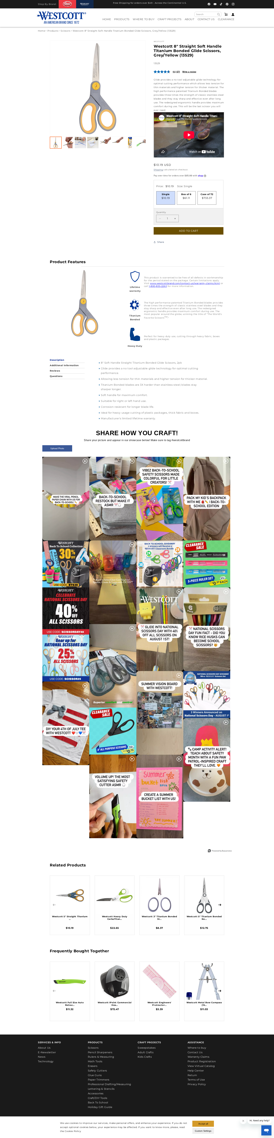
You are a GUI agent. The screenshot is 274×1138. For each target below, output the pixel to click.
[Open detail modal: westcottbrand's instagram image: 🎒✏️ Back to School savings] (65, 563)
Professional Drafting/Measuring (109, 1084)
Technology (46, 1061)
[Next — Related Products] (220, 905)
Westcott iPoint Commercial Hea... (115, 1003)
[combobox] (207, 14)
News (41, 1056)
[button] (122, 21)
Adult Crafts (145, 1052)
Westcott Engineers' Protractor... (159, 1003)
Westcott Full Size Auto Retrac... (70, 1003)
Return (192, 1075)
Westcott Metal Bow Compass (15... (204, 1003)
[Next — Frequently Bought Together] (220, 991)
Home (41, 30)
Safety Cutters (97, 1070)
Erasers (93, 1066)
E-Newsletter (47, 1052)
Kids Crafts (145, 1056)
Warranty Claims (198, 1056)
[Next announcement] (193, 3)
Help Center (196, 1070)
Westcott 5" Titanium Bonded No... (204, 917)
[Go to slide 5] (105, 142)
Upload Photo (57, 448)
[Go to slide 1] (55, 142)
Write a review (189, 72)
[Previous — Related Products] (54, 905)
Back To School (98, 1102)
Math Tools (95, 1061)
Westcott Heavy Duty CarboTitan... (114, 917)
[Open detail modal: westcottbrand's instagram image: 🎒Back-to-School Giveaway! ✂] (159, 563)
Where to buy (197, 1047)
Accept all (203, 1123)
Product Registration (202, 1061)
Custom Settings (203, 1131)
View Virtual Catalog (201, 1066)
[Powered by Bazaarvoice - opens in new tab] (220, 851)
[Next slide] (139, 89)
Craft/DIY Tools (97, 1098)
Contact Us (195, 1052)
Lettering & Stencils (101, 1088)
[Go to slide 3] (80, 142)
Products (52, 30)
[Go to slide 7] (130, 142)
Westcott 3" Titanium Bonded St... (159, 917)
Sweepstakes (147, 1047)
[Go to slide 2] (68, 142)
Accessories (96, 1093)
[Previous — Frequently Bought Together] (54, 991)
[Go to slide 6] (117, 142)
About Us (44, 1047)
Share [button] (160, 242)
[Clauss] (67, 4)
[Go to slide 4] (92, 142)
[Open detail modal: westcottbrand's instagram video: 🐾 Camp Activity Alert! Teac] (206, 760)
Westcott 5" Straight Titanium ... (70, 917)
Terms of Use (196, 1079)
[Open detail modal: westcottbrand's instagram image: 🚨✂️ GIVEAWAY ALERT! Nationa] (206, 694)
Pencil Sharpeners (100, 1052)
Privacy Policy (197, 1084)
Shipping (158, 169)
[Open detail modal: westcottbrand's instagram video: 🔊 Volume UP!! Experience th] (112, 796)
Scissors (65, 30)
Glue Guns (95, 1075)
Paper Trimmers (98, 1079)
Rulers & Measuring (101, 1056)
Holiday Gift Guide (100, 1107)
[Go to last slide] (55, 89)
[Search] (218, 14)
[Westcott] (85, 4)
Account (232, 14)
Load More (130, 845)
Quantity (161, 212)
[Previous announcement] (100, 3)
